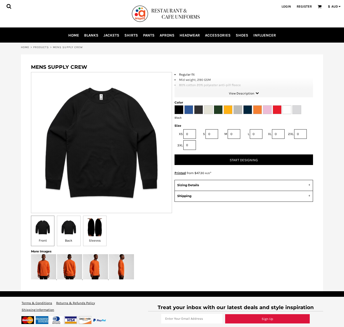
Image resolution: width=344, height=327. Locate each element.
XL (269, 134)
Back (68, 240)
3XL (180, 145)
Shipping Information (38, 310)
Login (286, 6)
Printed (180, 173)
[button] (8, 6)
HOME (25, 47)
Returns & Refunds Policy (75, 303)
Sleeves (95, 240)
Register (304, 6)
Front (43, 240)
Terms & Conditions (37, 303)
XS (181, 134)
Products (41, 47)
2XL (291, 134)
